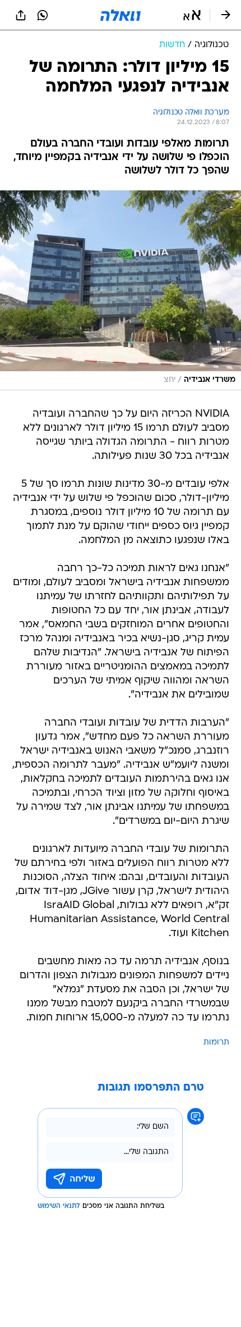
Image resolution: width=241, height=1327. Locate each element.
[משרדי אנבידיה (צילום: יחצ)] (120, 290)
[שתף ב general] (21, 15)
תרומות (216, 1042)
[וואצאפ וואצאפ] (42, 15)
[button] (192, 15)
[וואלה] (120, 15)
